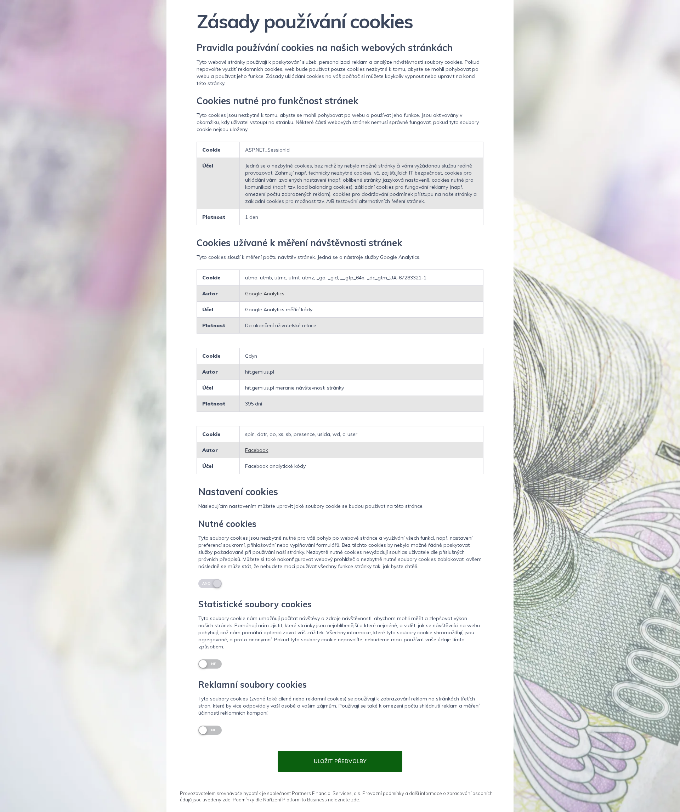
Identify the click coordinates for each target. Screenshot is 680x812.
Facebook (256, 450)
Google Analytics (264, 293)
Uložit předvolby (340, 761)
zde (226, 799)
